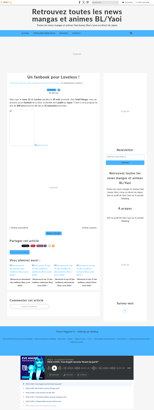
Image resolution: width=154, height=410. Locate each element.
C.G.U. (90, 339)
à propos (83, 375)
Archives (63, 33)
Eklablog (94, 332)
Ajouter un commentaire (29, 306)
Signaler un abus (80, 339)
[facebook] (79, 2)
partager (69, 375)
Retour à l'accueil (53, 233)
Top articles (61, 339)
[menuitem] (25, 33)
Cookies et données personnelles (139, 339)
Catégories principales (44, 33)
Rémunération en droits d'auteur (104, 339)
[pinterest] (87, 2)
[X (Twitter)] (83, 2)
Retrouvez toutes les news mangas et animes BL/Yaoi (77, 15)
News (57, 83)
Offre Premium (122, 339)
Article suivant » (89, 228)
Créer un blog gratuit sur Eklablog (45, 339)
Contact (76, 33)
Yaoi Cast (126, 195)
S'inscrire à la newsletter (19, 252)
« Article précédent (19, 228)
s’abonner (55, 375)
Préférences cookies (76, 342)
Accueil (25, 33)
